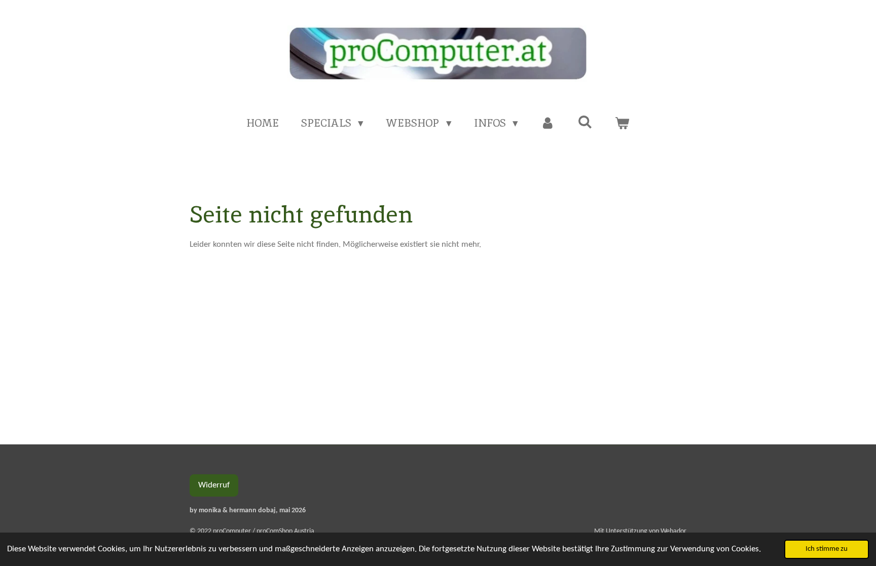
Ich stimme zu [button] (827, 549)
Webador (673, 531)
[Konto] (548, 123)
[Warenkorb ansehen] (622, 123)
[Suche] (585, 122)
